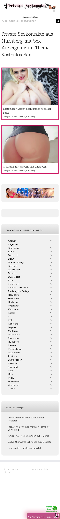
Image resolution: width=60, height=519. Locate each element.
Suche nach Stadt (30, 17)
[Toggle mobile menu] (54, 10)
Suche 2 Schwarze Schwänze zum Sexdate (29, 442)
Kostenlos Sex (19, 117)
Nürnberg (30, 117)
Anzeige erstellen (41, 469)
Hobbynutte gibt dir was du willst (24, 448)
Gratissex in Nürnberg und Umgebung (25, 166)
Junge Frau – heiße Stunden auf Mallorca (28, 436)
